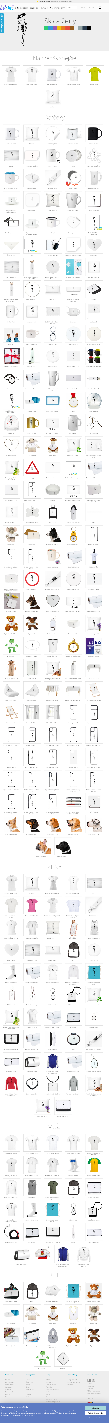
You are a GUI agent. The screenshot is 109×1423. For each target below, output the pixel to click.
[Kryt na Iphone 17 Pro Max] (13, 727)
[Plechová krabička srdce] (54, 593)
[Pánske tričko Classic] (33, 66)
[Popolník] (54, 482)
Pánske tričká (9, 1382)
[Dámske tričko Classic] (12, 66)
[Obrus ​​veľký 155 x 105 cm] (75, 682)
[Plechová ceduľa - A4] (54, 459)
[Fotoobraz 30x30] (34, 303)
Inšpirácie (34, 8)
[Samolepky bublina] (34, 637)
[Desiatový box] (34, 392)
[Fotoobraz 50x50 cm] (13, 504)
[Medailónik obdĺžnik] (13, 986)
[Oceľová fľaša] (34, 348)
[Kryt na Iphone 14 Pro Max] (13, 771)
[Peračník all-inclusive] (13, 1283)
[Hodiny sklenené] (75, 326)
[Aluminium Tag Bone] (34, 504)
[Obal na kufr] (54, 504)
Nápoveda (90, 1386)
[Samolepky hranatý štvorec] (75, 237)
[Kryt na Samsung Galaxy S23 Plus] (34, 793)
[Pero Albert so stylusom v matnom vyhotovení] (75, 793)
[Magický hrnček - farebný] (95, 348)
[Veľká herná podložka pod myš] (95, 437)
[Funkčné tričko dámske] (54, 964)
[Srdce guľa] (13, 415)
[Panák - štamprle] (54, 637)
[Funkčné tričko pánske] (34, 1157)
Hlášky (28, 1384)
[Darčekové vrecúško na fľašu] (13, 660)
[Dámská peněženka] (64, 1098)
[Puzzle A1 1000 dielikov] (75, 259)
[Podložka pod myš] (54, 237)
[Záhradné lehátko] (13, 704)
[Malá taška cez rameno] (75, 986)
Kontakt (91, 7)
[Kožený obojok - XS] (13, 816)
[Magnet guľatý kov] (34, 281)
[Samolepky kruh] (54, 125)
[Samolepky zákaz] (34, 571)
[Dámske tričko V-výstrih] (34, 897)
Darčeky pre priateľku (53, 1402)
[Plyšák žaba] (13, 637)
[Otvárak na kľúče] (54, 615)
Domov (7, 1394)
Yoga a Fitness (51, 1384)
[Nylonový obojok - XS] (34, 593)
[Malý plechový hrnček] (54, 214)
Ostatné (28, 1394)
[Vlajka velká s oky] (13, 259)
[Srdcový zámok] (95, 415)
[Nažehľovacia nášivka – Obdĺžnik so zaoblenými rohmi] (13, 571)
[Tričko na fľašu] (95, 548)
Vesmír (48, 1397)
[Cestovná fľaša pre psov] (75, 504)
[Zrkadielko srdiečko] (34, 1075)
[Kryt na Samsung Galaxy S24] (54, 771)
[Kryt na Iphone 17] (75, 704)
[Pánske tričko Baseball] (95, 1157)
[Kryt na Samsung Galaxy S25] (13, 548)
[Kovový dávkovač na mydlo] (75, 660)
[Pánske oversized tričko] (34, 919)
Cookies (90, 1396)
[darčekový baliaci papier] (13, 348)
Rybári (48, 1394)
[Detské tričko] (96, 66)
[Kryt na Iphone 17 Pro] (95, 704)
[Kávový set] (75, 303)
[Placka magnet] (75, 170)
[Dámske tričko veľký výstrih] (54, 897)
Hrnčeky (7, 1380)
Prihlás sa (84, 7)
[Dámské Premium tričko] (54, 875)
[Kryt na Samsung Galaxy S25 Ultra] (34, 548)
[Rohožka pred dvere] (13, 214)
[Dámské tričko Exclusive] (13, 919)
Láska (28, 1380)
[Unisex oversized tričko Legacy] (13, 897)
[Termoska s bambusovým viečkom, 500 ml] (13, 281)
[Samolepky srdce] (75, 214)
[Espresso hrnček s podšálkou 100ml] (13, 192)
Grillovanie (49, 1382)
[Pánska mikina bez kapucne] (85, 1246)
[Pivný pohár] (75, 415)
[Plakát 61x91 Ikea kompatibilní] (95, 214)
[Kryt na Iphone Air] (34, 727)
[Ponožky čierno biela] (13, 964)
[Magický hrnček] (54, 147)
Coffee (48, 1392)
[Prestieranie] (34, 526)
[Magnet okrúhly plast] (75, 571)
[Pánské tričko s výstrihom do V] (54, 1179)
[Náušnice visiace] (95, 1009)
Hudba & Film (30, 1389)
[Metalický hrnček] (34, 415)
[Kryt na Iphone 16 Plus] (54, 727)
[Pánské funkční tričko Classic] (13, 1157)
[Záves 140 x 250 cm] (34, 704)
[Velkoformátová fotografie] (75, 459)
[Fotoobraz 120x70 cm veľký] (75, 593)
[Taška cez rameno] (34, 1053)
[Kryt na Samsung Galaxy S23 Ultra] (54, 793)
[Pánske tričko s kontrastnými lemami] (13, 1201)
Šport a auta (29, 1382)
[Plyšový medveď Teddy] (13, 615)
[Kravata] (75, 1224)
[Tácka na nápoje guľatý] (95, 326)
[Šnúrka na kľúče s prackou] (54, 571)
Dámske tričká (9, 1392)
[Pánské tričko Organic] (54, 1135)
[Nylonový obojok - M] (54, 526)
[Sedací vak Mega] (34, 682)
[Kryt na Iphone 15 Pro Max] (34, 482)
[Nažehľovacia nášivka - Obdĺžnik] (54, 303)
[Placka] (75, 147)
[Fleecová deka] (34, 170)
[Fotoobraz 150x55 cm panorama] (75, 281)
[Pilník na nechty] (54, 1031)
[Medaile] (75, 392)
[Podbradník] (75, 1305)
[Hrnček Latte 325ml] (75, 192)
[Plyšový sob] (34, 615)
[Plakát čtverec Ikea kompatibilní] (13, 392)
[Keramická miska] (75, 615)
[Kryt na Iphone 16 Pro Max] (95, 727)
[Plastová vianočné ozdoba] (75, 637)
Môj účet (90, 1398)
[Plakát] (34, 237)
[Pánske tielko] (34, 1179)
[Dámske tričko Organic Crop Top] (75, 897)
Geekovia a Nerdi (51, 1399)
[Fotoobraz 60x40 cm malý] (75, 482)
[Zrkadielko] (75, 1031)
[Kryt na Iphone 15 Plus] (54, 749)
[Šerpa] (95, 504)
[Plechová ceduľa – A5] (75, 348)
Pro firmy (70, 1384)
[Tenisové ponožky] (75, 1157)
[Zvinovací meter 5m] (13, 1224)
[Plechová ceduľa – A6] (13, 482)
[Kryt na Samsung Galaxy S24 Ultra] (95, 771)
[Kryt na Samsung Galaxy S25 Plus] (34, 771)
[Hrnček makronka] (34, 326)
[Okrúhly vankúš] (54, 348)
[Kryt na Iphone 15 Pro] (34, 749)
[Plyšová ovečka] (34, 437)
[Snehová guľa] (95, 392)
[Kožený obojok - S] (34, 816)
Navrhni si (44, 8)
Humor (28, 1392)
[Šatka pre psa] (13, 237)
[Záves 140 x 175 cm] (54, 704)
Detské (28, 1387)
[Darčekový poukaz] (95, 637)
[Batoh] (75, 942)
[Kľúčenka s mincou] (75, 526)
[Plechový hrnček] (75, 125)
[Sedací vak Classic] (13, 682)
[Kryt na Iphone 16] (95, 526)
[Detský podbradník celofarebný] (54, 1327)
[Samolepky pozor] (34, 459)
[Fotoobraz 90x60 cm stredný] (54, 415)
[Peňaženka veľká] (13, 1053)
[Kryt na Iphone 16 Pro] (75, 727)
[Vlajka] (13, 147)
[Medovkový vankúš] (75, 437)
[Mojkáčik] (64, 1350)
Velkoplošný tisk (72, 1380)
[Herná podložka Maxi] (75, 370)
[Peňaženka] (75, 1009)
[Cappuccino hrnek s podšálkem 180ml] (34, 214)
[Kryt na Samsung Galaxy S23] (13, 793)
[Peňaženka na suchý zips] (13, 1031)
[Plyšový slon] (13, 526)
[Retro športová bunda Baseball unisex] (54, 1053)
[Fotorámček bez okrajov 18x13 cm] (95, 482)
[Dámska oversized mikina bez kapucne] (75, 964)
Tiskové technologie (93, 1391)
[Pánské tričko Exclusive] (75, 1135)
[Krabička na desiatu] (54, 392)
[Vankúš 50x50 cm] (54, 192)
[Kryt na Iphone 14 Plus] (95, 749)
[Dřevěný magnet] (95, 793)
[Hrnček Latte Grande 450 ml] (54, 370)
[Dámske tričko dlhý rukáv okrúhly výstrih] (13, 1075)
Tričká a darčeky (21, 8)
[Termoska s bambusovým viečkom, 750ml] (34, 259)
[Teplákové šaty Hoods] (75, 1075)
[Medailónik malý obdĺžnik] (54, 1075)
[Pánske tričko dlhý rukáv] (13, 1179)
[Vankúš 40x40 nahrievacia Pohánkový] (54, 660)
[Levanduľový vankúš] (95, 615)
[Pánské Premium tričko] (75, 66)
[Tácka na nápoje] (13, 593)
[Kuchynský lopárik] (95, 571)
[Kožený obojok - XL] (95, 816)
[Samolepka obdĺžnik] (34, 147)
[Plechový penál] (13, 1327)
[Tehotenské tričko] (34, 1009)
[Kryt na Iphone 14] (75, 749)
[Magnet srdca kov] (13, 437)
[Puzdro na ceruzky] (34, 1327)
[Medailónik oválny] (34, 986)
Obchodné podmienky (94, 1393)
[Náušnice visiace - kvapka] (95, 1053)
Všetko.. (28, 1397)
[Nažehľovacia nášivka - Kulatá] (54, 259)
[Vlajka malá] (95, 303)
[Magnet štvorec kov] (95, 192)
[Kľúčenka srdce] (54, 326)
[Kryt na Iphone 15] (13, 749)
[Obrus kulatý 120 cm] (54, 682)
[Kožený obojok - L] (75, 816)
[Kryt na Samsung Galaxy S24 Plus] (75, 771)
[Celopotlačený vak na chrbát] (95, 964)
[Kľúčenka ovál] (54, 986)
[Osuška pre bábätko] (54, 1283)
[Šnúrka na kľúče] (54, 170)
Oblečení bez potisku (73, 1382)
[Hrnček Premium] (54, 66)
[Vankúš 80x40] (54, 281)
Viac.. (7, 1397)
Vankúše (8, 1389)
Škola (48, 1380)
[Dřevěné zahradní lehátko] (95, 682)
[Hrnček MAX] (13, 303)
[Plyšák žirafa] (54, 437)
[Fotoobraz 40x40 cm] (95, 259)
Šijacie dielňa (9, 1384)
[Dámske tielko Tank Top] (95, 919)
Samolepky (8, 1387)
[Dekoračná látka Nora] (34, 370)
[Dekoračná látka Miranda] (95, 459)
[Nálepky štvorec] (34, 192)
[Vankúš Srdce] (95, 237)
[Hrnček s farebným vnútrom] (13, 170)
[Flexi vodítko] (13, 370)
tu (34, 1415)
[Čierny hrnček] (95, 125)
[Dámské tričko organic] (75, 875)
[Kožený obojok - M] (54, 816)
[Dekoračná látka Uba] (95, 593)
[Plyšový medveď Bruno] (95, 1283)
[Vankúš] (54, 88)
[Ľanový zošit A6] (34, 660)
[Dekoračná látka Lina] (75, 548)
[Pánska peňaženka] (95, 1179)
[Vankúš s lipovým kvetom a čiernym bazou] (13, 459)
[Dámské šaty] (75, 919)
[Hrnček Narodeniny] (54, 548)
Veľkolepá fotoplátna (52, 1389)
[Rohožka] (95, 281)
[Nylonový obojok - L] (64, 838)
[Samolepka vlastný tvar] (95, 147)
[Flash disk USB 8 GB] (95, 370)
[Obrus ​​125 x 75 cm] (95, 660)
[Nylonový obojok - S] (44, 838)
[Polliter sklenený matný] (95, 170)
